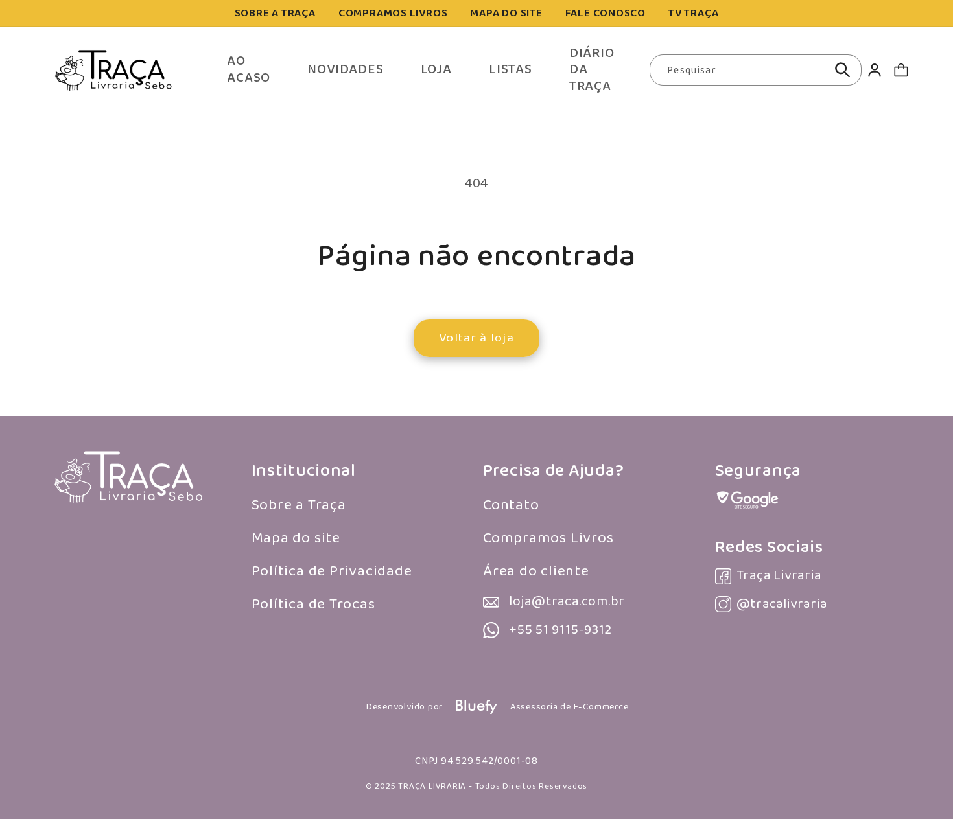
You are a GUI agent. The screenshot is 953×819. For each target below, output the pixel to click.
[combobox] (755, 71)
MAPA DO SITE (506, 13)
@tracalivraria (781, 604)
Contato (511, 505)
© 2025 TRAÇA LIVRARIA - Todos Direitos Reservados (476, 786)
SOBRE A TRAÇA (275, 13)
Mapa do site (296, 538)
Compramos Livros (548, 538)
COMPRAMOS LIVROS (392, 13)
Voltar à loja (476, 338)
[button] (901, 70)
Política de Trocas (313, 604)
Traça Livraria (778, 575)
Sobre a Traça (299, 505)
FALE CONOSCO (605, 13)
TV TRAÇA (693, 13)
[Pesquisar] (842, 70)
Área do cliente (536, 571)
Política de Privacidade (332, 571)
